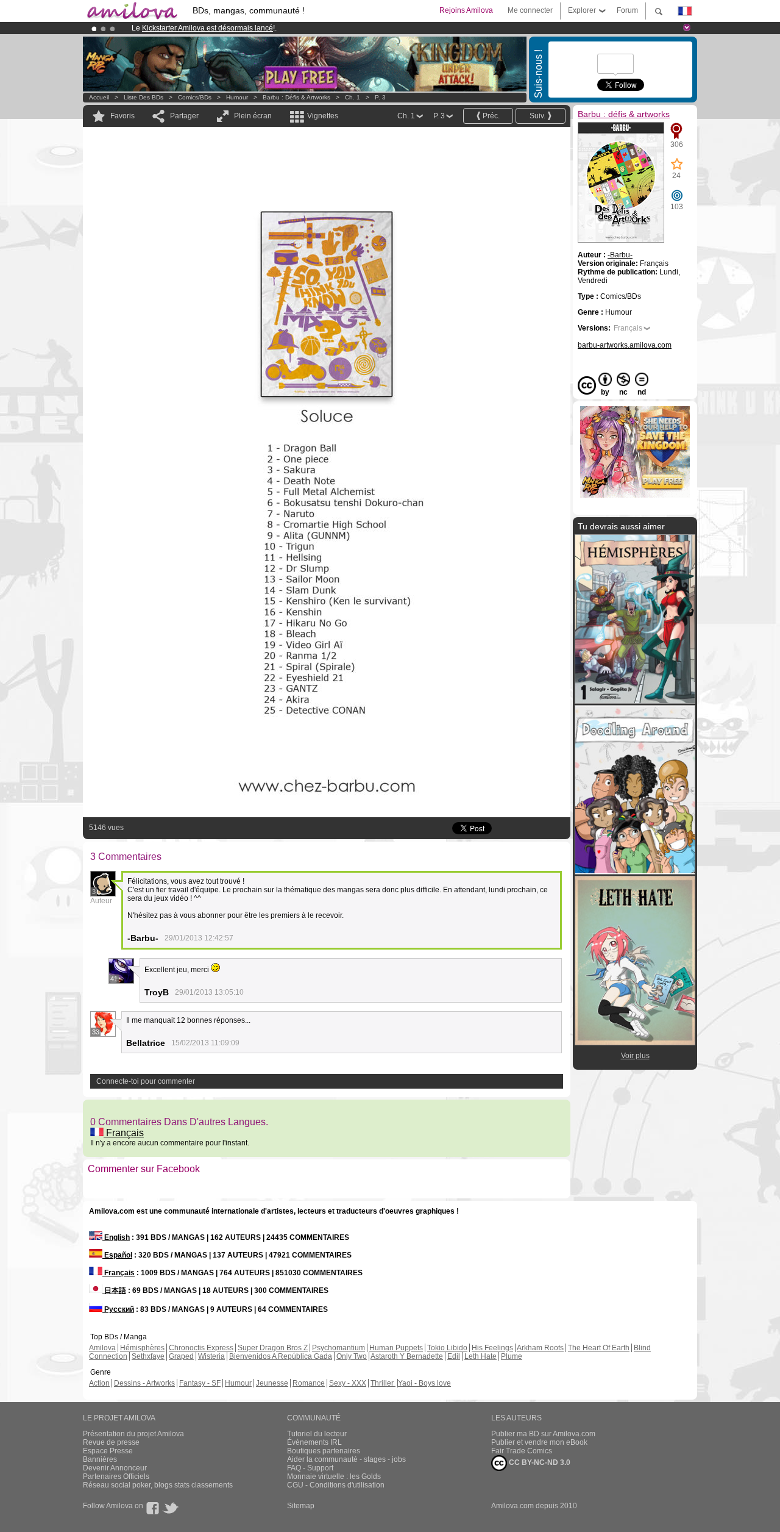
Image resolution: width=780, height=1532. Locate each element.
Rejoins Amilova (466, 10)
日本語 (114, 1290)
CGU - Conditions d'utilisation (336, 1485)
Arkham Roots (540, 1348)
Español (117, 1255)
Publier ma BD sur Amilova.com (543, 1434)
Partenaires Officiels (116, 1476)
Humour (237, 97)
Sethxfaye (148, 1356)
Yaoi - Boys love (424, 1383)
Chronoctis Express (201, 1348)
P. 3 (380, 97)
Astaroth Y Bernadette (406, 1356)
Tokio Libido (447, 1348)
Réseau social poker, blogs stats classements (158, 1485)
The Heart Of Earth (598, 1348)
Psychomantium (338, 1348)
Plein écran (253, 116)
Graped (181, 1356)
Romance (308, 1383)
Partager (184, 116)
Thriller (382, 1383)
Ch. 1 (352, 97)
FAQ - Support (310, 1468)
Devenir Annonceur (115, 1468)
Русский (118, 1309)
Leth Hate (480, 1356)
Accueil (99, 97)
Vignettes (322, 116)
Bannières (100, 1459)
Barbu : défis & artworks (296, 97)
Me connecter (530, 10)
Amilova (102, 1348)
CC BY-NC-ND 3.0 (538, 1462)
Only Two (351, 1356)
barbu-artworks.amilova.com (625, 345)
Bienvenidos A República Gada (280, 1356)
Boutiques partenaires (323, 1451)
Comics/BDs (194, 97)
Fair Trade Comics (521, 1451)
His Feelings (492, 1348)
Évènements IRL (314, 1442)
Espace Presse (108, 1451)
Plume (511, 1356)
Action (99, 1383)
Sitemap (300, 1506)
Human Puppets (396, 1348)
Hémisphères (142, 1348)
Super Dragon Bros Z (273, 1348)
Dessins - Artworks (144, 1383)
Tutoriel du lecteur (317, 1434)
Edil (453, 1356)
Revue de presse (111, 1442)
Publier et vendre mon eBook (539, 1442)
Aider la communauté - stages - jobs (346, 1459)
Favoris (122, 116)
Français (124, 1133)
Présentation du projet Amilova (133, 1434)
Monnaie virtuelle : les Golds (334, 1476)
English (116, 1237)
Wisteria (211, 1356)
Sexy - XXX (347, 1383)
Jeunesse (272, 1383)
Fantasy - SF (200, 1383)
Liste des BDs (143, 97)
